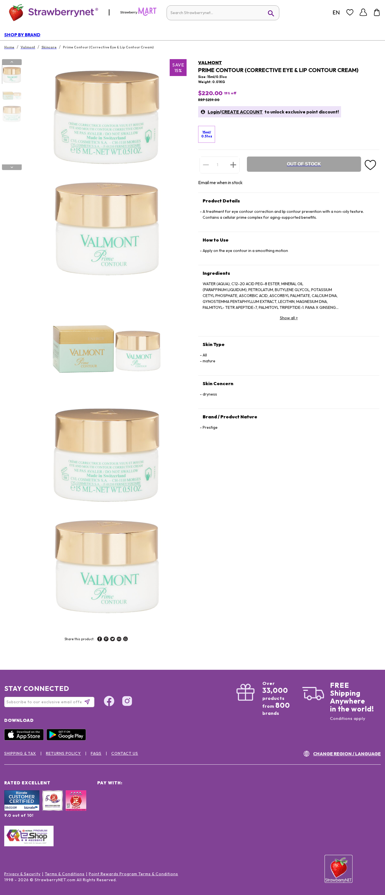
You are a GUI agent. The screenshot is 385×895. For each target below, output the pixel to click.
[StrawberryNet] (51, 12)
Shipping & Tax (20, 753)
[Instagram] (127, 702)
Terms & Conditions (65, 873)
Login (214, 112)
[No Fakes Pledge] (76, 806)
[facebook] (99, 639)
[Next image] (12, 167)
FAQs (96, 753)
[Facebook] (109, 702)
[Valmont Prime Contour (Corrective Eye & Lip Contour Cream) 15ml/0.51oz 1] (11, 74)
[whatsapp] (125, 639)
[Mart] (138, 14)
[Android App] (68, 739)
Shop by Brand (22, 34)
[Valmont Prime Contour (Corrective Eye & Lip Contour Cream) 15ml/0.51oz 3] (11, 113)
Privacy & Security (22, 873)
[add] (233, 165)
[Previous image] (12, 62)
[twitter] (112, 639)
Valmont (210, 62)
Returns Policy (63, 753)
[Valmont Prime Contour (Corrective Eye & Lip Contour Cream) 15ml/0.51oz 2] (11, 94)
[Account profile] (363, 12)
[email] (119, 639)
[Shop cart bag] (377, 12)
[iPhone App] (25, 739)
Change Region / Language (347, 753)
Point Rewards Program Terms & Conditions (133, 873)
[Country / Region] (336, 12)
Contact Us (124, 753)
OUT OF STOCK (304, 164)
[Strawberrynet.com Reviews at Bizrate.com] (21, 809)
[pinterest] (106, 639)
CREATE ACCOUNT (242, 112)
